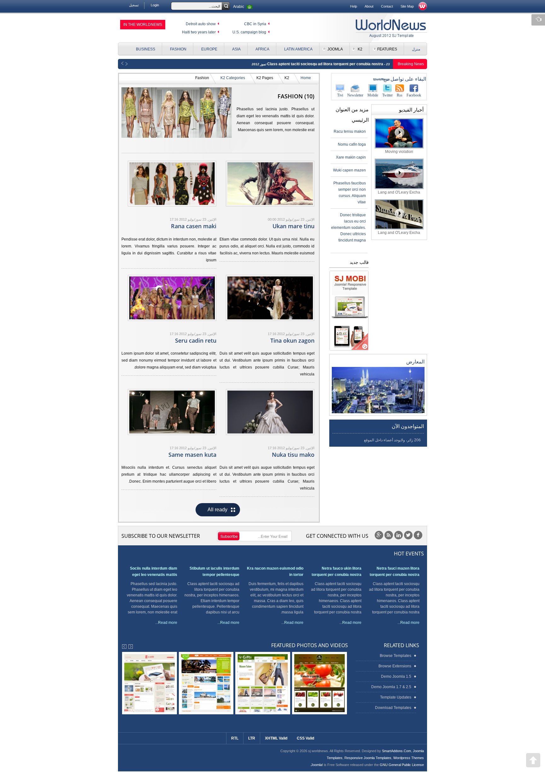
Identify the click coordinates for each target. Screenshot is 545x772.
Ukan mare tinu (293, 226)
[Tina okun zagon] (270, 298)
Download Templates (393, 707)
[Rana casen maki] (172, 183)
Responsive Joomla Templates (367, 758)
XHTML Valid (276, 738)
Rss (399, 95)
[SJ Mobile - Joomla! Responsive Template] (349, 310)
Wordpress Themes (408, 758)
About (369, 6)
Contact (387, 6)
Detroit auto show (201, 24)
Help (353, 6)
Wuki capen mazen (349, 170)
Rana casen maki (193, 226)
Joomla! (317, 765)
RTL (234, 738)
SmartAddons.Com (396, 751)
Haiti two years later (199, 32)
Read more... (408, 622)
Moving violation (399, 151)
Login (155, 5)
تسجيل (134, 5)
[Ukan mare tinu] (270, 183)
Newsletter (355, 95)
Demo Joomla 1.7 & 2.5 (391, 687)
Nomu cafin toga (352, 144)
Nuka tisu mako (293, 454)
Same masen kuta (192, 454)
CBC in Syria (255, 24)
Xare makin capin (351, 157)
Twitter (387, 95)
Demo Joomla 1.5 (396, 676)
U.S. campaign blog (249, 32)
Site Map (407, 6)
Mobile (372, 95)
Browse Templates (395, 655)
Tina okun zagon (292, 340)
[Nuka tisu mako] (270, 412)
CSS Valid (305, 738)
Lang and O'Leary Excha (399, 192)
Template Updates (395, 697)
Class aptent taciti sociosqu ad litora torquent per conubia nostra (325, 64)
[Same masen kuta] (172, 412)
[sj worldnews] (391, 28)
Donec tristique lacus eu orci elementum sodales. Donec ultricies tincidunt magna (348, 227)
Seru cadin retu (195, 340)
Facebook (414, 95)
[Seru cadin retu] (172, 298)
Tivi (340, 95)
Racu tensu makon (350, 131)
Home (306, 78)
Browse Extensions (394, 666)
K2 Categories (232, 78)
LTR (251, 738)
